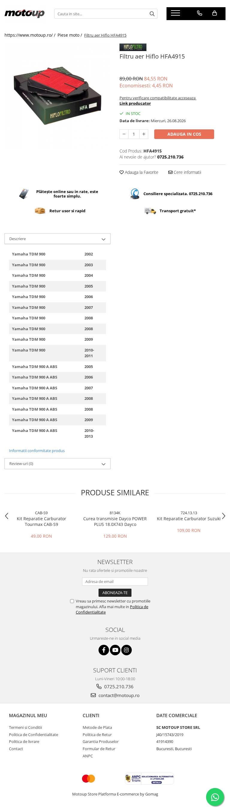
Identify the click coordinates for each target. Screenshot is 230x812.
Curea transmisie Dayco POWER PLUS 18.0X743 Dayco (115, 521)
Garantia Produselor (101, 741)
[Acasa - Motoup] (24, 14)
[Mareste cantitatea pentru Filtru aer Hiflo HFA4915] (143, 134)
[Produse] (176, 14)
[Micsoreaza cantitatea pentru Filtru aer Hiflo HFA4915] (123, 134)
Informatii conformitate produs (37, 450)
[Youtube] (115, 650)
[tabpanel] (57, 96)
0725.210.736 (118, 687)
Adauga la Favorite (141, 172)
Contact (16, 748)
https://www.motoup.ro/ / (30, 35)
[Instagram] (126, 650)
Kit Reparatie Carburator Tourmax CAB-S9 (41, 521)
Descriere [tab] (17, 238)
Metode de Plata (97, 727)
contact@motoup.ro (118, 695)
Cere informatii (186, 172)
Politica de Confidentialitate (33, 734)
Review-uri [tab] (21, 463)
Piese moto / (70, 35)
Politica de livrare (24, 741)
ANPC (88, 756)
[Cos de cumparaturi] (214, 13)
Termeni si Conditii (25, 727)
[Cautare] (152, 14)
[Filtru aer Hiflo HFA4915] (57, 96)
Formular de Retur (99, 748)
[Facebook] (104, 650)
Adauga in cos (184, 134)
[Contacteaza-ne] (199, 13)
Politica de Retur (97, 734)
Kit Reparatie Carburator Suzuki (189, 518)
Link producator (135, 103)
